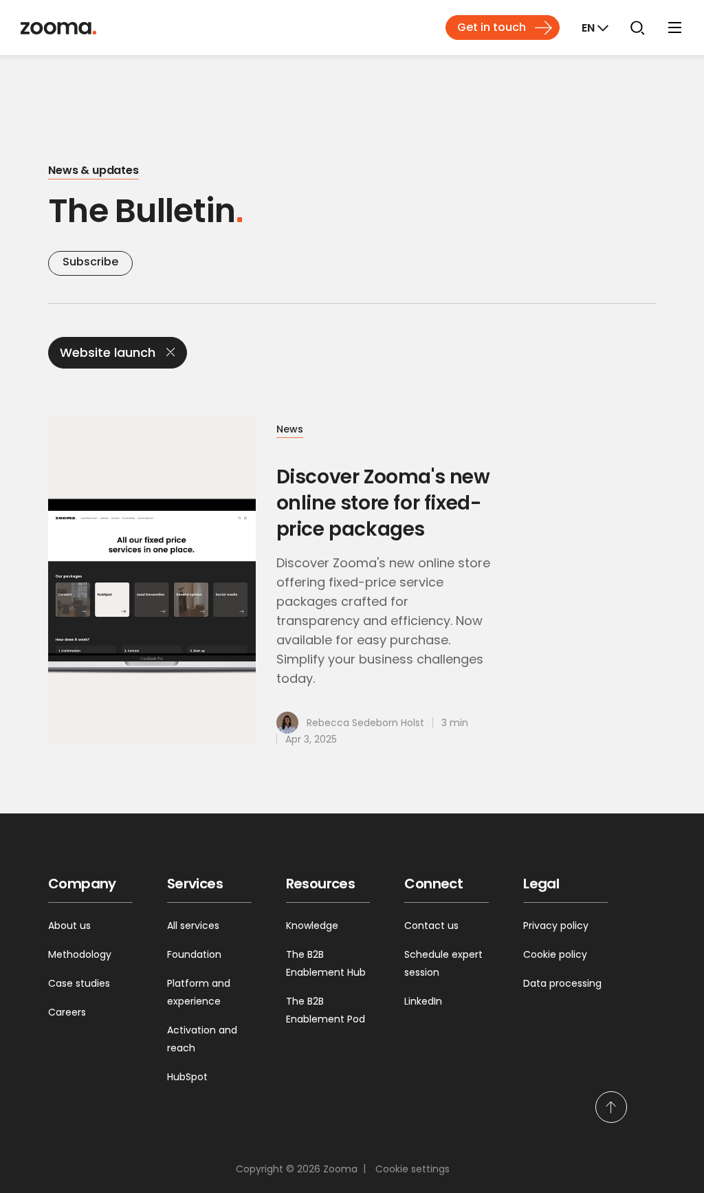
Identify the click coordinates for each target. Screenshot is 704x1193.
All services (193, 925)
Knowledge (312, 925)
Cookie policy (555, 954)
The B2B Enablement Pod (325, 1010)
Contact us (431, 925)
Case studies (79, 983)
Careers (67, 1012)
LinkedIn (423, 1001)
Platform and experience (198, 992)
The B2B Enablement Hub (326, 963)
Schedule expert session (443, 963)
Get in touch (491, 27)
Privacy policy (555, 925)
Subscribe (90, 262)
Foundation (194, 954)
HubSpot (187, 1077)
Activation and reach (202, 1039)
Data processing (562, 983)
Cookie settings (412, 1169)
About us (69, 925)
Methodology (79, 954)
